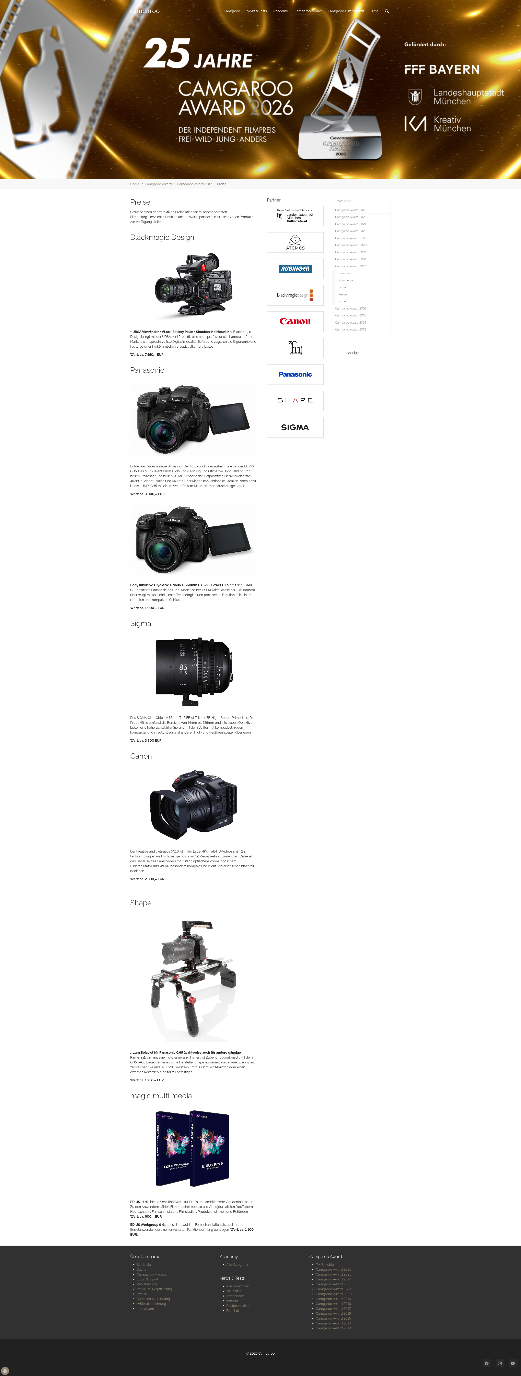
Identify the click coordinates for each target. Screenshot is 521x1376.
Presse (142, 1294)
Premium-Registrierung (154, 1289)
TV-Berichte (325, 1265)
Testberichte (235, 1296)
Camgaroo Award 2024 (333, 1279)
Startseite (144, 1265)
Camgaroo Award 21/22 (334, 1289)
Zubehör (232, 1311)
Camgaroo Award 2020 (334, 1294)
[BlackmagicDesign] (295, 295)
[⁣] (388, 11)
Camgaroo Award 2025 (333, 1274)
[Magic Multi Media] (295, 348)
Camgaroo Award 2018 (333, 1304)
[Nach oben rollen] (512, 1367)
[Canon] (295, 321)
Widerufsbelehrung (151, 1304)
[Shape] (295, 400)
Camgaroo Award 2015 (333, 1318)
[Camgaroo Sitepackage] (146, 11)
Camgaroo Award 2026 (333, 1269)
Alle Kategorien (237, 1265)
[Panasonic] (295, 374)
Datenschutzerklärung (153, 1299)
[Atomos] (295, 242)
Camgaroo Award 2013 (333, 1328)
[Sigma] (295, 427)
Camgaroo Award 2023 (333, 1284)
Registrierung (147, 1284)
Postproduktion (238, 1306)
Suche (141, 1269)
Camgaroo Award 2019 (333, 1299)
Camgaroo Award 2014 (333, 1323)
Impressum (145, 1309)
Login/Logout (147, 1279)
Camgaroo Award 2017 (333, 1309)
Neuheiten (234, 1291)
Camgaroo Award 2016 (333, 1313)
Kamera (232, 1301)
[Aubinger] (295, 268)
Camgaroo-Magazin (152, 1274)
